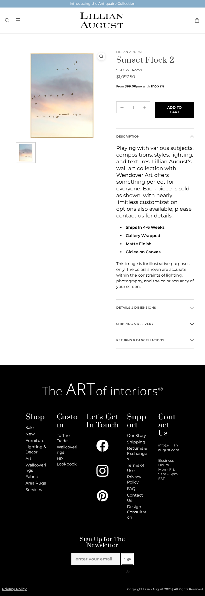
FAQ (131, 488)
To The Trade (63, 438)
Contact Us (135, 498)
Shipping (136, 442)
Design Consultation (137, 512)
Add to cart (174, 109)
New (30, 434)
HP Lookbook (67, 461)
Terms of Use (135, 468)
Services (34, 489)
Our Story (136, 435)
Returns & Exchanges (137, 453)
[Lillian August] (101, 20)
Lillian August (129, 52)
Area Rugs (36, 483)
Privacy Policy (134, 479)
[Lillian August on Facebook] (102, 445)
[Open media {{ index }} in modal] (62, 96)
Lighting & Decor (36, 449)
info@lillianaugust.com (168, 447)
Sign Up (127, 561)
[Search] (7, 20)
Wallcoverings (36, 468)
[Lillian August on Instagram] (102, 470)
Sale (30, 427)
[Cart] (198, 20)
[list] (62, 96)
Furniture (35, 440)
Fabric (32, 476)
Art (29, 458)
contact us (130, 215)
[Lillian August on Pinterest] (102, 495)
